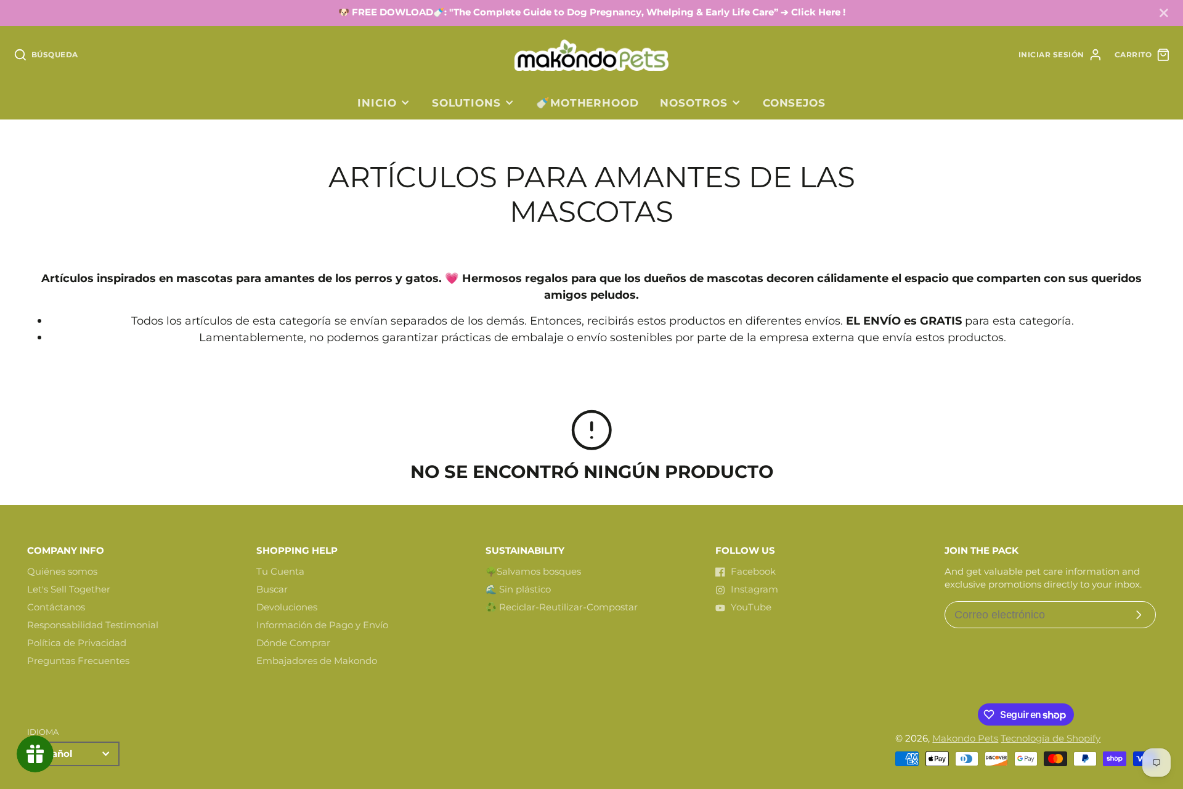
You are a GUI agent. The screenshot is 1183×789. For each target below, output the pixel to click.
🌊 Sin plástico (518, 589)
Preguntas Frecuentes (78, 660)
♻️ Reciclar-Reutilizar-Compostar (562, 607)
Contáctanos (56, 607)
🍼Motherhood (587, 102)
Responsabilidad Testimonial (92, 625)
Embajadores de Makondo (316, 660)
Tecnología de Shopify (1050, 738)
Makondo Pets (965, 738)
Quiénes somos (62, 571)
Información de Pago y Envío (322, 625)
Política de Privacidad (76, 643)
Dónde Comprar (293, 643)
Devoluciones (286, 607)
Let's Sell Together (68, 589)
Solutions (466, 102)
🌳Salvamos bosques (533, 571)
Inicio (376, 102)
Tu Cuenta (280, 571)
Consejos (794, 102)
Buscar (272, 589)
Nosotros (693, 102)
